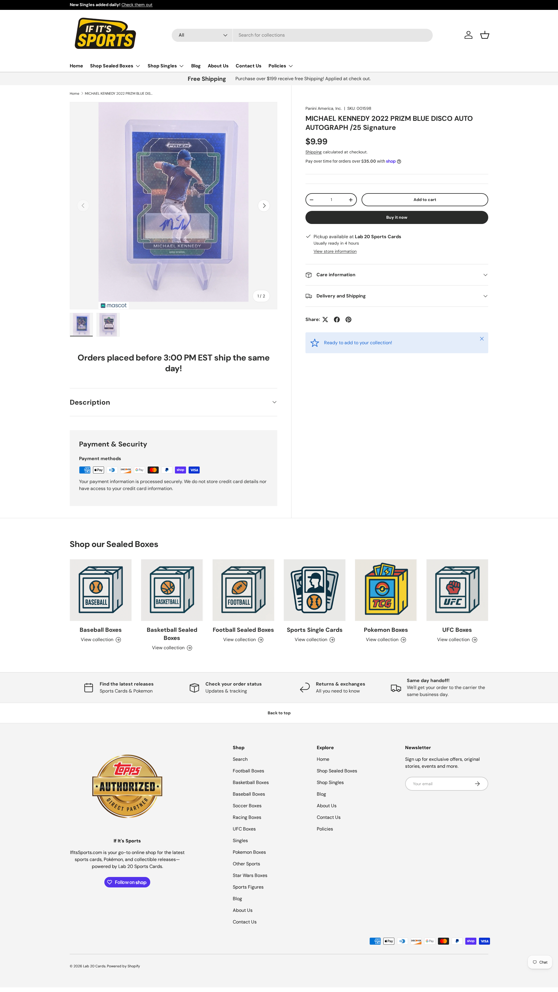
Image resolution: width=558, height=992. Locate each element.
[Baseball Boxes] (100, 590)
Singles (240, 840)
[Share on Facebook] (337, 319)
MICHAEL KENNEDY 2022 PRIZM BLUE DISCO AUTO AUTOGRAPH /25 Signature (120, 93)
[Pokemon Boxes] (385, 590)
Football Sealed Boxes (243, 630)
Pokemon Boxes (386, 630)
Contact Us (249, 66)
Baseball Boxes (101, 630)
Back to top (279, 712)
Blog (196, 66)
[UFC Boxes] (457, 590)
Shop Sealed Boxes (111, 66)
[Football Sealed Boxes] (243, 590)
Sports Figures (248, 887)
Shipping (313, 152)
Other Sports (246, 864)
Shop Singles (162, 66)
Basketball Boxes (251, 782)
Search (240, 759)
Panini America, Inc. (323, 108)
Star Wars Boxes (250, 875)
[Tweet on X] (325, 319)
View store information (335, 251)
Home (76, 66)
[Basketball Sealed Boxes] (172, 590)
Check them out (137, 4)
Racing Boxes (247, 817)
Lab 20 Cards (94, 966)
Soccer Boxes (247, 806)
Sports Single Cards (315, 630)
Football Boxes (248, 771)
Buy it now (396, 217)
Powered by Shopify (123, 966)
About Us (218, 66)
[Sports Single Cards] (314, 590)
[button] (484, 34)
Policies (277, 66)
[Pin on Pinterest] (348, 319)
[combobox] (302, 35)
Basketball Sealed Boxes (172, 634)
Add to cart (425, 199)
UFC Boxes (457, 630)
